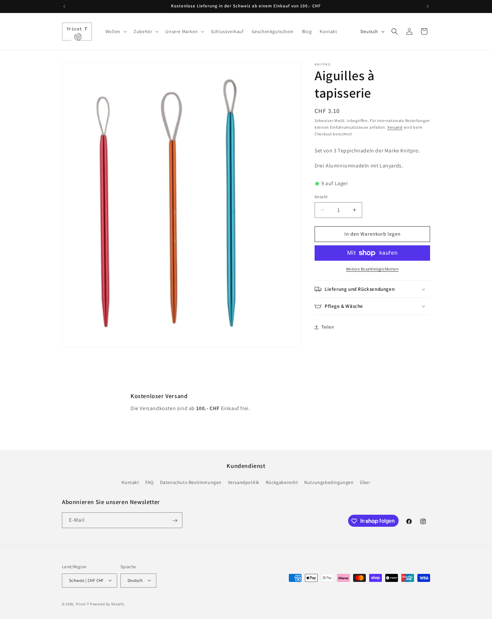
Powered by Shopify (107, 603)
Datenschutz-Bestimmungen (191, 482)
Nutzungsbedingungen (328, 482)
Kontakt (130, 482)
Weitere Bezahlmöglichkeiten (372, 268)
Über (365, 482)
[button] (115, 31)
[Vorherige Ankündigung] (64, 6)
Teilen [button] (327, 327)
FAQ (149, 482)
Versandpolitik (243, 482)
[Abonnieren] (174, 520)
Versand (395, 127)
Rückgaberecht (282, 482)
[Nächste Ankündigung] (427, 6)
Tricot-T (82, 603)
